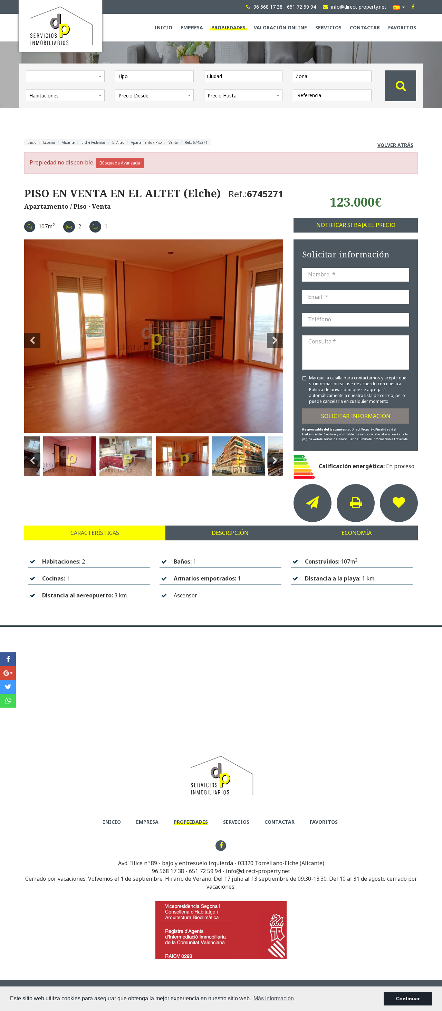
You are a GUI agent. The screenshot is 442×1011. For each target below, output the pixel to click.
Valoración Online (280, 27)
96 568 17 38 (168, 871)
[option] (153, 336)
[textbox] (156, 76)
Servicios (328, 27)
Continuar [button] (408, 998)
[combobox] (154, 76)
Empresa (192, 27)
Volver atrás (395, 145)
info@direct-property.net (258, 871)
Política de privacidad (331, 390)
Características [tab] (94, 533)
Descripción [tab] (230, 533)
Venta (173, 142)
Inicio (163, 27)
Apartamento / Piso (146, 142)
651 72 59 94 (205, 871)
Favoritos (402, 27)
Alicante (68, 142)
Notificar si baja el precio (355, 225)
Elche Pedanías (93, 142)
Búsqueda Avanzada (119, 163)
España (49, 142)
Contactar (365, 27)
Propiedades (228, 27)
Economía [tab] (357, 533)
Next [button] (275, 336)
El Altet (118, 142)
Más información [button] (273, 998)
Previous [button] (32, 336)
